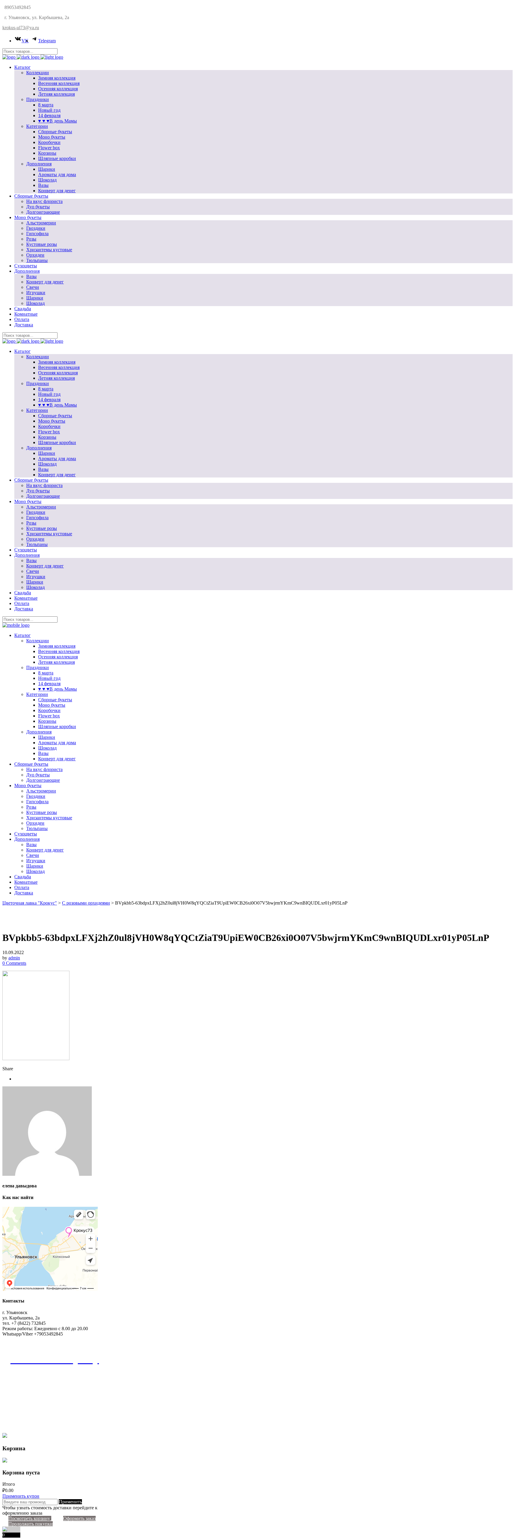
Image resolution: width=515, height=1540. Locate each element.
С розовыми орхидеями (86, 902)
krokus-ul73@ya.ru (20, 27)
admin (14, 957)
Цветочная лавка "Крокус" (29, 902)
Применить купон (20, 1496)
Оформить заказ (79, 1518)
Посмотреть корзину (29, 1518)
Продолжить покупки (30, 1523)
